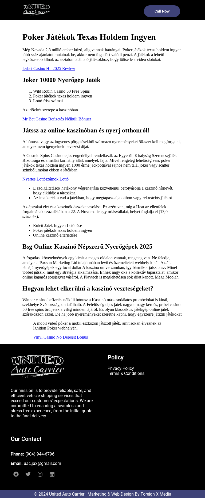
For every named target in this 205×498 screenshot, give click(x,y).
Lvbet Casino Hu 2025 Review (48, 68)
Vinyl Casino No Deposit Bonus (60, 337)
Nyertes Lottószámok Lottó (45, 179)
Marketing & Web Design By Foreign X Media (129, 494)
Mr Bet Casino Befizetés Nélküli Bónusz (56, 119)
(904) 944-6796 (39, 454)
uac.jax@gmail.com (42, 463)
